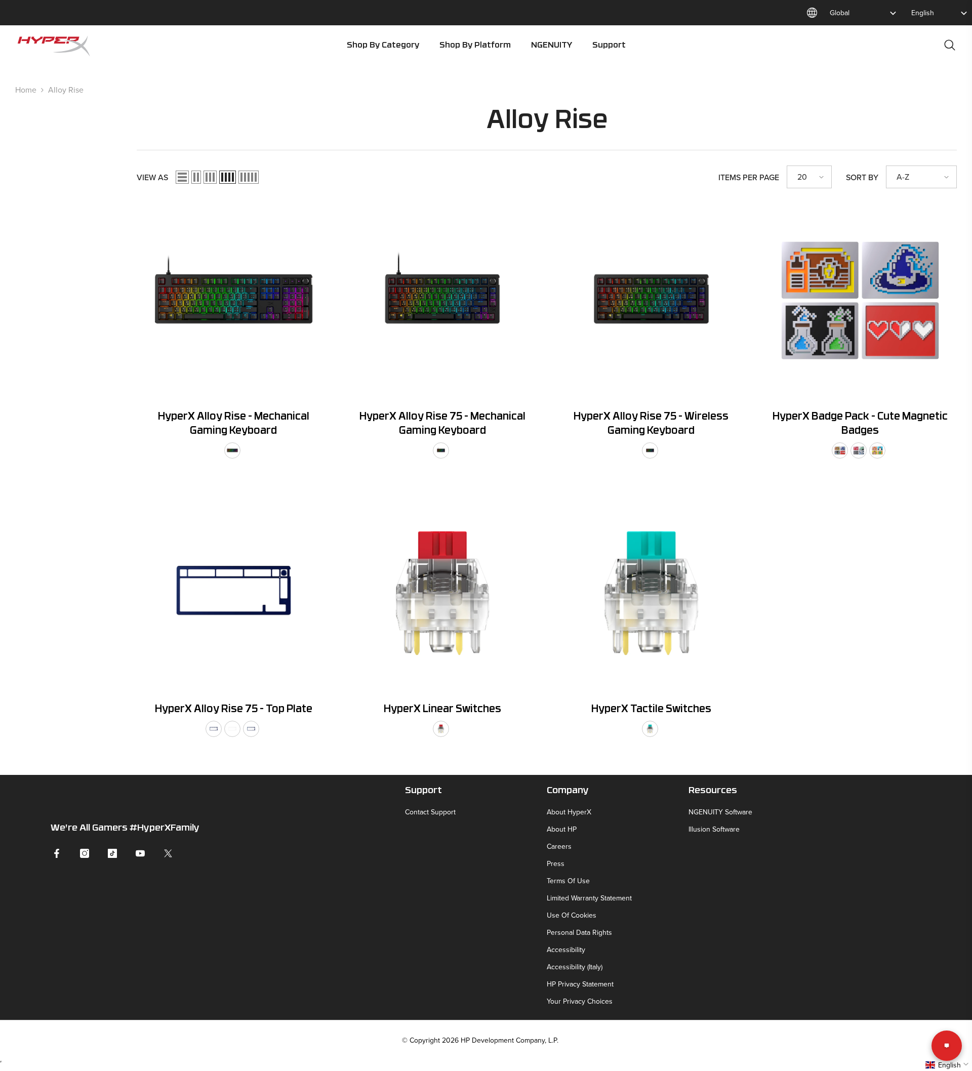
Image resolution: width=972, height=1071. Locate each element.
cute (877, 450)
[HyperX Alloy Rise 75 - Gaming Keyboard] (443, 300)
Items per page (748, 177)
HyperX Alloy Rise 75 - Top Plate (233, 710)
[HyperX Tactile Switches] (651, 593)
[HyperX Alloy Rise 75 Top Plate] (234, 593)
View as (152, 177)
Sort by (862, 177)
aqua (650, 729)
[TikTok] (112, 853)
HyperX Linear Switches (442, 710)
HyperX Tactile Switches (651, 710)
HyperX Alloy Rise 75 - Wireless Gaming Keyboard (651, 424)
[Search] (949, 45)
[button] (182, 177)
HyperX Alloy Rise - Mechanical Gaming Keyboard (233, 424)
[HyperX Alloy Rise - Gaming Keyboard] (234, 300)
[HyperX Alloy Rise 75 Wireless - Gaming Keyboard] (651, 300)
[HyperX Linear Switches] (443, 593)
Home (25, 89)
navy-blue (214, 729)
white (232, 729)
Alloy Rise (66, 89)
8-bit (840, 450)
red (441, 729)
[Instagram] (84, 853)
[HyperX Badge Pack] (860, 300)
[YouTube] (140, 853)
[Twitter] (168, 853)
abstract (858, 450)
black (232, 450)
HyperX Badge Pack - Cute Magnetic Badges (860, 424)
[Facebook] (56, 853)
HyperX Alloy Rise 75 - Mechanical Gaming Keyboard (442, 424)
